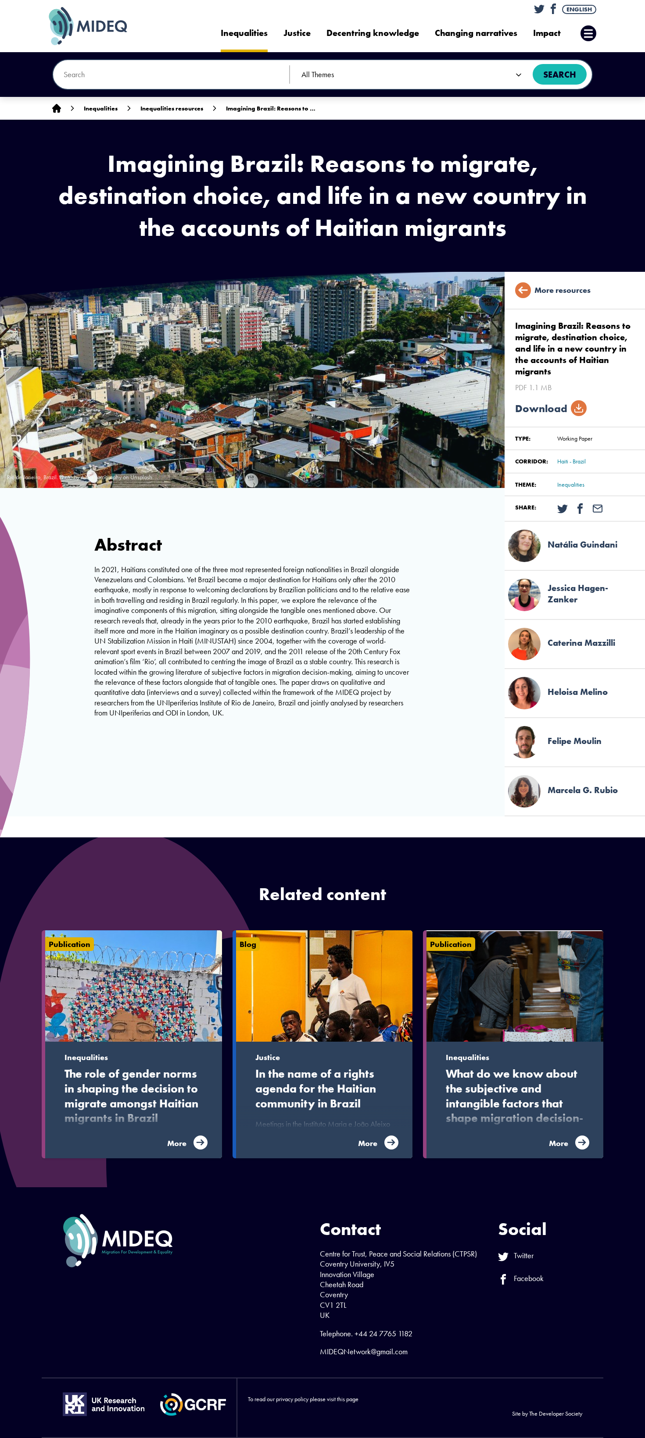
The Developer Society (555, 1413)
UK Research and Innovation (103, 1404)
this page (347, 1399)
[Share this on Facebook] (580, 508)
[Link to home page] (56, 108)
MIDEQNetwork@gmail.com (364, 1351)
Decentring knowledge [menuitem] (372, 33)
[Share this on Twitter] (562, 508)
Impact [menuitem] (547, 33)
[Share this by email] (597, 508)
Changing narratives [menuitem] (476, 33)
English (579, 9)
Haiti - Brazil (571, 461)
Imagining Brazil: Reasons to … (270, 108)
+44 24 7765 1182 (383, 1333)
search (559, 74)
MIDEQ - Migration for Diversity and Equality (97, 26)
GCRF (193, 1404)
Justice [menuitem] (297, 33)
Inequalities (101, 108)
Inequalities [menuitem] (244, 33)
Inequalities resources (171, 108)
